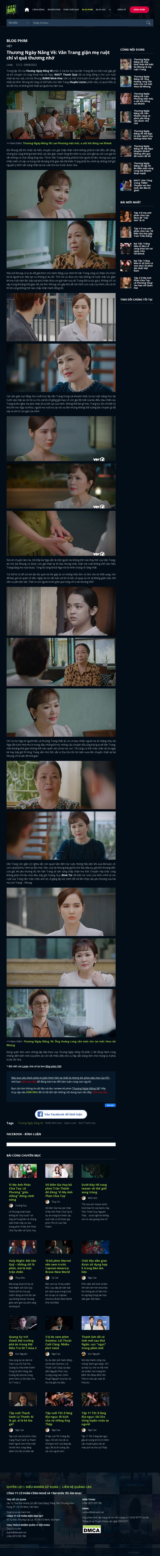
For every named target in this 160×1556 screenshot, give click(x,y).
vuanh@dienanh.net (16, 1532)
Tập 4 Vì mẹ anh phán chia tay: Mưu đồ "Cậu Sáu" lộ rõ (142, 216)
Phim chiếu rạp (71, 9)
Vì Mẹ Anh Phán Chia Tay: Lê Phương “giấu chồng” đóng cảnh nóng (21, 1192)
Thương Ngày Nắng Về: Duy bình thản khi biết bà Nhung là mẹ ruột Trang (143, 64)
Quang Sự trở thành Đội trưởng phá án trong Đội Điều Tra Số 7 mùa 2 (22, 1342)
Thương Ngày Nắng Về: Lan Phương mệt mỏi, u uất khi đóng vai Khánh (143, 98)
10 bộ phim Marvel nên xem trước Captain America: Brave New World (58, 1266)
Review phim (54, 9)
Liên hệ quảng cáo (77, 1487)
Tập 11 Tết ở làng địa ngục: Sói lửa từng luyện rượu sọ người (95, 1418)
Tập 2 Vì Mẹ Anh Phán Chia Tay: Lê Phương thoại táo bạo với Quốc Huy (143, 282)
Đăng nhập (139, 9)
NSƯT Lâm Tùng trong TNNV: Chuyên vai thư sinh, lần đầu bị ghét (143, 185)
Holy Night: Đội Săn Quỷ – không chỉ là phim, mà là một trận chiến (22, 1266)
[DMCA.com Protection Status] (91, 1528)
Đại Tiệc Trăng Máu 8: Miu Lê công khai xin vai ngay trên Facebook (143, 248)
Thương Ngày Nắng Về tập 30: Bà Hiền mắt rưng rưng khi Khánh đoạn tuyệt (143, 168)
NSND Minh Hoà (53, 1122)
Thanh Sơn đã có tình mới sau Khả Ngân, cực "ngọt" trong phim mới (94, 1342)
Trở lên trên (134, 1552)
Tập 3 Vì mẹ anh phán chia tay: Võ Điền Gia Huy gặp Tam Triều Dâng (143, 232)
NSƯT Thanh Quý (87, 1122)
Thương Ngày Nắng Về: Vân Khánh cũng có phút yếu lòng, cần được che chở (142, 117)
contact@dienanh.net (93, 1512)
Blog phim (87, 9)
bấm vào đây (28, 1081)
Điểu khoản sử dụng (42, 1487)
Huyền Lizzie (70, 1122)
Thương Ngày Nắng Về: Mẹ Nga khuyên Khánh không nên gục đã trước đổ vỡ (143, 151)
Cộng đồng (38, 9)
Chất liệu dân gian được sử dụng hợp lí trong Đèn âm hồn (94, 1266)
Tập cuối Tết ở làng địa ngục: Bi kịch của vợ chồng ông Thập (58, 1418)
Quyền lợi (14, 1487)
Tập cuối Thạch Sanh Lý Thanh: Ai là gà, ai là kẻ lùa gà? (21, 1418)
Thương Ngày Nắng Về (30, 1123)
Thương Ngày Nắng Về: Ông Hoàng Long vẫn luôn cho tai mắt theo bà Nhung (143, 81)
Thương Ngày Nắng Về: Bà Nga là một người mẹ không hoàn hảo (143, 135)
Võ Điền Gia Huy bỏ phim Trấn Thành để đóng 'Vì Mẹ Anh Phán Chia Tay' (58, 1190)
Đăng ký (122, 9)
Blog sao (101, 9)
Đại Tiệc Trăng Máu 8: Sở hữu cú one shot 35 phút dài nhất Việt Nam (143, 265)
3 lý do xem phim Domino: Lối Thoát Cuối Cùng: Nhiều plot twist (58, 1342)
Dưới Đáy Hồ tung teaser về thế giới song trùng (94, 1188)
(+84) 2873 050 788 (16, 1536)
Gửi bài (110, 1105)
